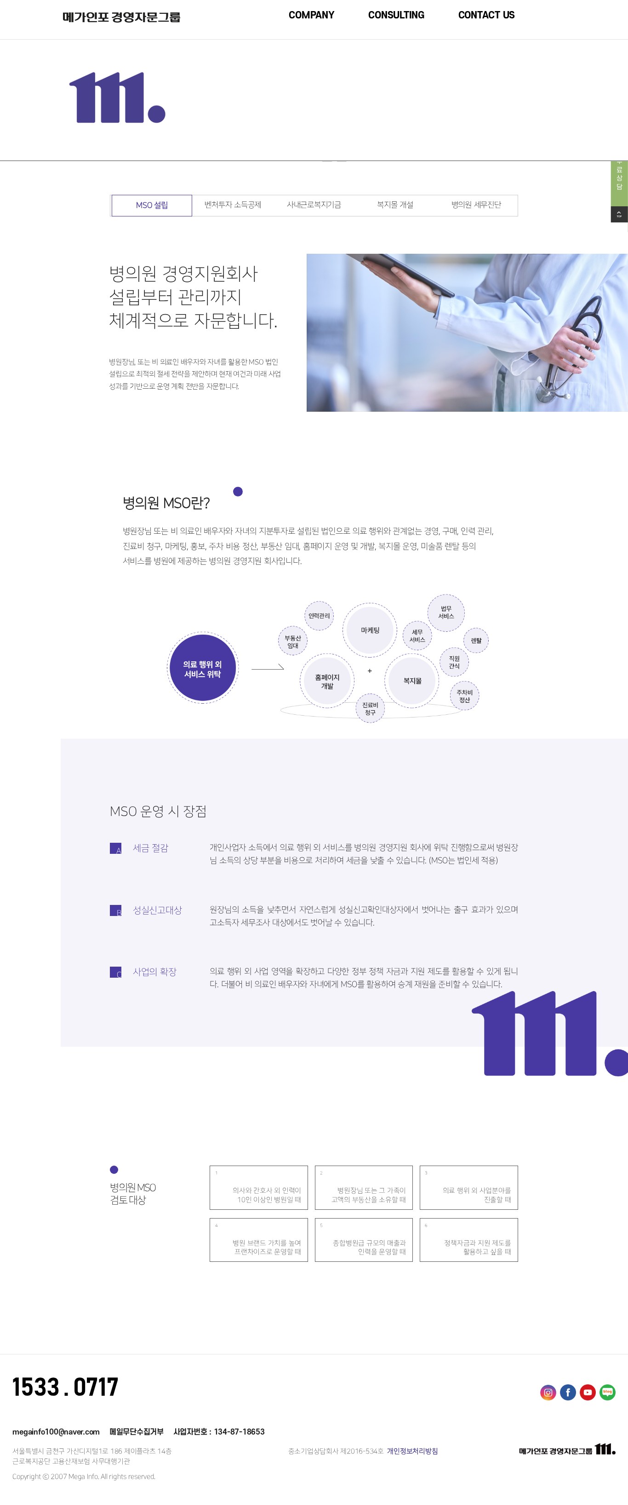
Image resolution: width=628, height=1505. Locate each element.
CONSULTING (396, 15)
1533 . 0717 (65, 1388)
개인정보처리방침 (412, 1451)
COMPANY (311, 15)
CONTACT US (486, 15)
